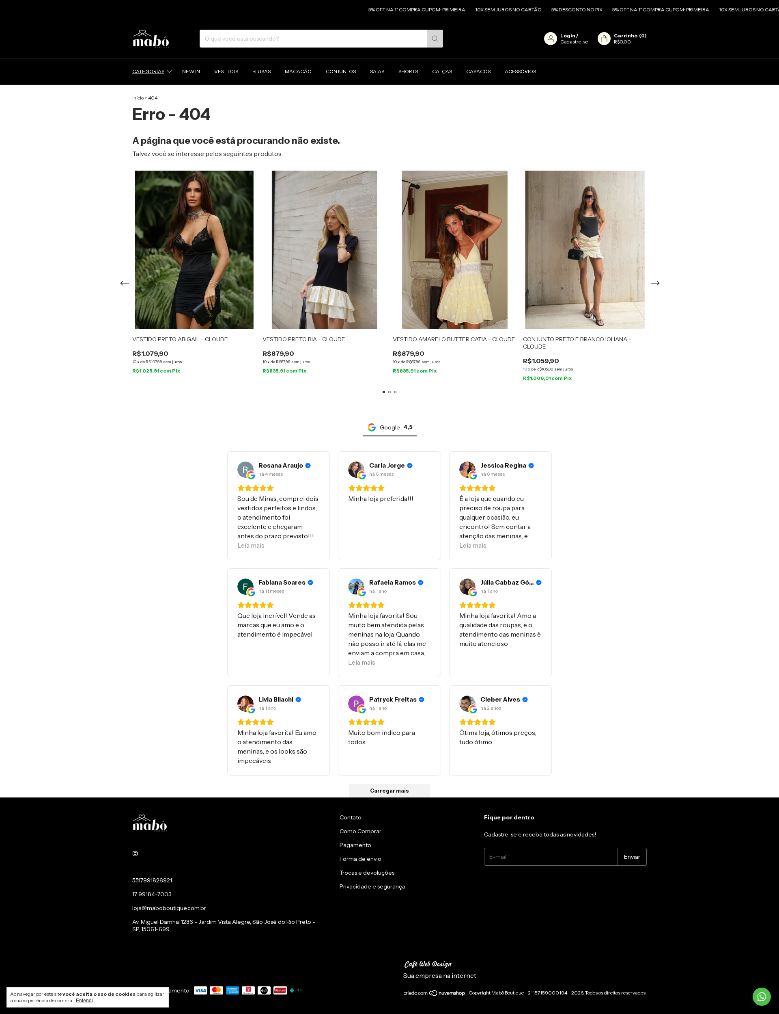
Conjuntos (341, 71)
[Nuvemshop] (434, 995)
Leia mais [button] (251, 545)
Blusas (261, 71)
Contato (351, 817)
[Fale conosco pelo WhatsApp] (762, 997)
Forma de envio (360, 858)
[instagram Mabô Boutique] (135, 853)
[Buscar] (435, 39)
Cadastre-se (574, 42)
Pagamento (355, 845)
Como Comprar (360, 831)
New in (191, 71)
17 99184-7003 (152, 894)
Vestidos (226, 71)
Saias (377, 71)
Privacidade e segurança (372, 886)
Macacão (298, 71)
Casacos (478, 71)
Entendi (84, 1000)
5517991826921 (152, 880)
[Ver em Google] (245, 470)
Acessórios (520, 71)
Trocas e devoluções (367, 872)
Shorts (408, 71)
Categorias (148, 71)
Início (138, 98)
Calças (442, 71)
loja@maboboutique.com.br (169, 908)
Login (567, 35)
